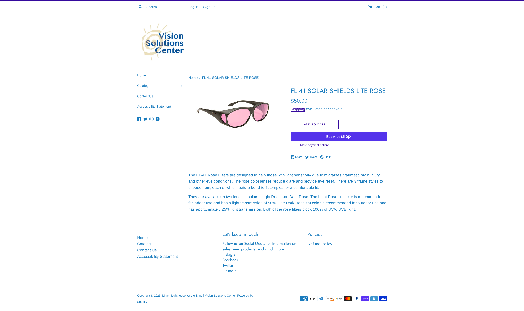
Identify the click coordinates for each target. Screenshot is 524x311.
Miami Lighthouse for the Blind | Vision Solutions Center (199, 295)
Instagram (230, 254)
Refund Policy (320, 244)
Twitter (227, 265)
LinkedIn (229, 271)
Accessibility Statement (154, 106)
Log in (193, 7)
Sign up (209, 7)
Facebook (230, 260)
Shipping (298, 109)
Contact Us (145, 96)
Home (141, 75)
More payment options (314, 145)
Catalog (159, 85)
